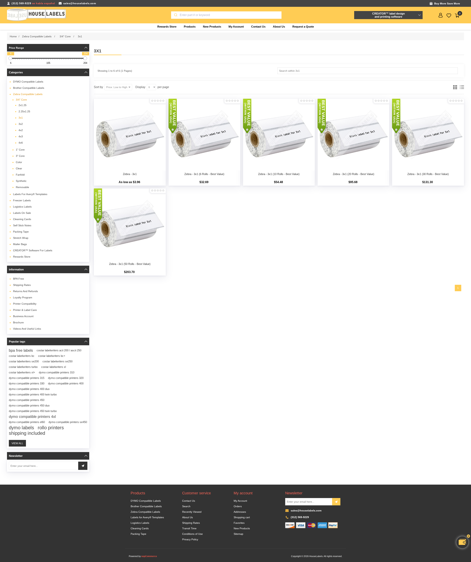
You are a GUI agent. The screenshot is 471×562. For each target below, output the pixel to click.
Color (19, 162)
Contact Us (188, 500)
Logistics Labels (22, 206)
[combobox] (226, 15)
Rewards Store (21, 256)
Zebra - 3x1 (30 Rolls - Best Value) (428, 174)
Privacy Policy (190, 539)
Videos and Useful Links (27, 328)
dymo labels (21, 427)
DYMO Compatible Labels (28, 81)
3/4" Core (21, 99)
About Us (187, 517)
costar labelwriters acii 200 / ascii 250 (59, 350)
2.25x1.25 (24, 111)
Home (13, 36)
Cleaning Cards (22, 219)
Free (18, 278)
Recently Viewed (191, 511)
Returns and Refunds (25, 291)
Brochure (18, 322)
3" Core (20, 155)
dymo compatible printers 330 (26, 383)
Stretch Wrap (20, 237)
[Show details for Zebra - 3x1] (130, 134)
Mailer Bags (20, 244)
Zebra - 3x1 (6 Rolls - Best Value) (204, 174)
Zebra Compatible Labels (28, 94)
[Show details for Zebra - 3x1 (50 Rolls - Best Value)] (130, 224)
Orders (238, 506)
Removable (22, 187)
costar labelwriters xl (53, 366)
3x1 (21, 117)
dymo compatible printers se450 (68, 422)
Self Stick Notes (22, 225)
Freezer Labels (22, 200)
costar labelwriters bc (21, 355)
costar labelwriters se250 (57, 361)
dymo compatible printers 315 (26, 377)
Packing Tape (21, 231)
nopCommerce (149, 556)
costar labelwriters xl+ (22, 372)
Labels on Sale (22, 212)
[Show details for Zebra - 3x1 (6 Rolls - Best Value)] (204, 134)
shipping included (27, 433)
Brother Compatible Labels (28, 87)
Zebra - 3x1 (130, 174)
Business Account (23, 316)
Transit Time (189, 528)
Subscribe (336, 501)
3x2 (21, 123)
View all (17, 443)
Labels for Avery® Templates (30, 194)
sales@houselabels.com (79, 3)
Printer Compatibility (24, 303)
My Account (240, 500)
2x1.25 (22, 105)
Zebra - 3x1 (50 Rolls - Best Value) (129, 263)
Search (186, 506)
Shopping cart (242, 517)
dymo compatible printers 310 (56, 372)
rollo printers (51, 427)
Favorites (239, 522)
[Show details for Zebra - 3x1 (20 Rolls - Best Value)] (353, 134)
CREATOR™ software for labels (32, 250)
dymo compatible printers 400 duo (29, 388)
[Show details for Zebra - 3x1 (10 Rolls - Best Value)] (279, 134)
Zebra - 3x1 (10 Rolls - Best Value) (279, 174)
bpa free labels (21, 350)
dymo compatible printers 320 (66, 377)
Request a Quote (303, 26)
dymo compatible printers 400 (66, 383)
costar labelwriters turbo (23, 366)
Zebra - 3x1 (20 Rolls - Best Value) (353, 174)
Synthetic (21, 180)
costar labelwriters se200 (24, 361)
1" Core (20, 149)
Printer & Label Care (25, 309)
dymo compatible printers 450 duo (29, 405)
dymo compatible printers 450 (26, 400)
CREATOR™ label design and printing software (388, 15)
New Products (242, 528)
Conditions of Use (192, 533)
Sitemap (238, 533)
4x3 (21, 136)
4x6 (21, 142)
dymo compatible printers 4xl (32, 417)
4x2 (21, 130)
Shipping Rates (22, 284)
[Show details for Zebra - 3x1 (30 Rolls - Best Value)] (428, 134)
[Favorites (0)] (449, 15)
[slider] (10, 58)
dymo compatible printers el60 (27, 422)
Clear (19, 168)
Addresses (240, 511)
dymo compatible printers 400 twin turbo (33, 394)
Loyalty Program (22, 297)
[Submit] (175, 15)
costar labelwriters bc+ (51, 355)
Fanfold (20, 174)
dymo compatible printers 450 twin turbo (33, 411)
